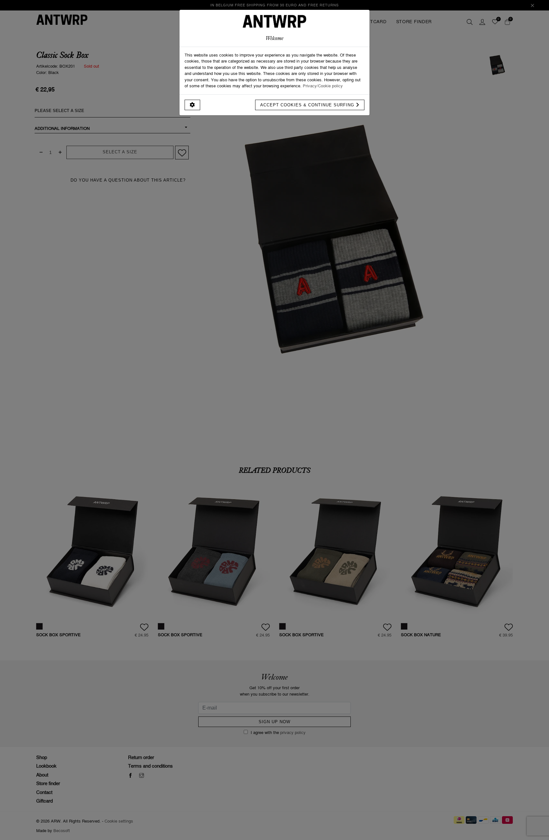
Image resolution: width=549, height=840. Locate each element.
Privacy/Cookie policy (323, 85)
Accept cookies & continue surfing (308, 105)
